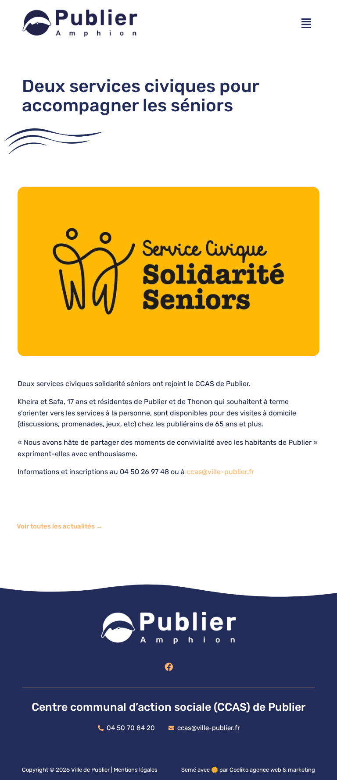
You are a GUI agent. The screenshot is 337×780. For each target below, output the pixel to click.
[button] (306, 23)
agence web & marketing (282, 769)
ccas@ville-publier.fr (221, 472)
